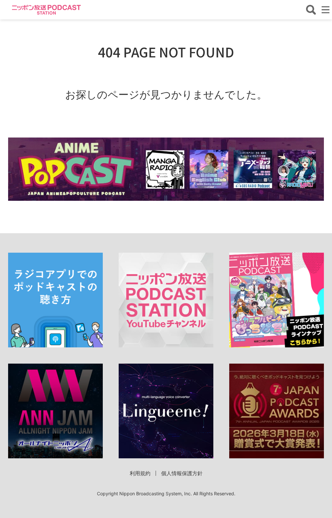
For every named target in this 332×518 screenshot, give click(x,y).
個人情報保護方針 (182, 473)
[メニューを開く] (325, 9)
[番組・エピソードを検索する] (311, 10)
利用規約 (140, 473)
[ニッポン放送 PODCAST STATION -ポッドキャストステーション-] (46, 9)
